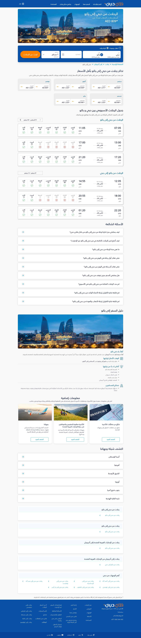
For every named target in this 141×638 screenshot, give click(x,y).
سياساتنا (120, 612)
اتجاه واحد (103, 48)
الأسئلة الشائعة (57, 611)
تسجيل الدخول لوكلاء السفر (57, 625)
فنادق (45, 615)
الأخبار (75, 609)
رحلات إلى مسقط (26, 615)
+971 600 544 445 (117, 620)
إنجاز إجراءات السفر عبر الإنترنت (56, 606)
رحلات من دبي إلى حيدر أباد (34, 581)
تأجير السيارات (43, 611)
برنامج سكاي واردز (65, 4)
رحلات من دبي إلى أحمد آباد (110, 581)
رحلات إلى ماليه (27, 619)
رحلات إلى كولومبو (26, 622)
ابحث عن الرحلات (30, 54)
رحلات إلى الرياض (26, 611)
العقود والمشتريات (56, 615)
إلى (99, 52)
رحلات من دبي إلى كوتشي (111, 587)
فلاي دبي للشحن (71, 616)
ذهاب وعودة (114, 48)
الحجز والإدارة (97, 4)
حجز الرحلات (88, 605)
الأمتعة (89, 616)
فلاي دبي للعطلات (41, 619)
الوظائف (44, 622)
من (119, 52)
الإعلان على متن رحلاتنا (57, 620)
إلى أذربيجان (98, 64)
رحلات (107, 64)
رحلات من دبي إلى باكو (112, 515)
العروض (89, 609)
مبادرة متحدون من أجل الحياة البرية (71, 621)
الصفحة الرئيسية (117, 64)
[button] (70, 232)
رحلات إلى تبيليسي (29, 606)
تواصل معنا (73, 613)
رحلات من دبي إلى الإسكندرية (88, 582)
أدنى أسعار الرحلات (43, 606)
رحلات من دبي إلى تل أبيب (60, 587)
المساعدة (54, 4)
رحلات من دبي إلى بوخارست (62, 582)
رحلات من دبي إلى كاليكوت (85, 587)
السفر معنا (86, 4)
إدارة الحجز (74, 605)
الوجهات (77, 4)
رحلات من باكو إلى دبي (112, 565)
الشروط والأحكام (118, 616)
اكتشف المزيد (111, 439)
